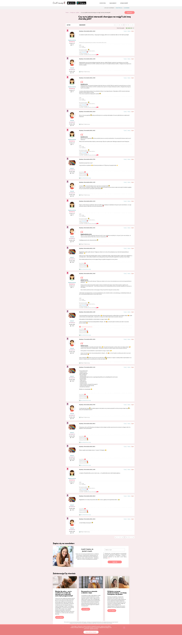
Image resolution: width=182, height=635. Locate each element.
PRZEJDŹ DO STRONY (91, 632)
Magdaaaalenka (72, 40)
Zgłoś (132, 31)
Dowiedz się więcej (94, 628)
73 (123, 24)
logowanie (126, 7)
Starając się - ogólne (74, 12)
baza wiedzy (113, 3)
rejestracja (119, 7)
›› (132, 25)
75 (128, 24)
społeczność (124, 3)
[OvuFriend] (59, 3)
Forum (67, 12)
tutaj (108, 558)
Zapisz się (114, 562)
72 (121, 24)
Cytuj (125, 31)
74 (126, 537)
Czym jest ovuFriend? (109, 7)
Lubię (128, 31)
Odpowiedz (129, 12)
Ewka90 (72, 67)
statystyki (103, 3)
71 (119, 24)
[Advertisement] (58, 30)
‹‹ (114, 25)
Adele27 (72, 168)
